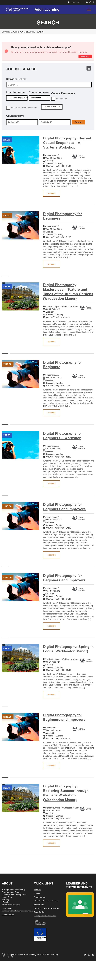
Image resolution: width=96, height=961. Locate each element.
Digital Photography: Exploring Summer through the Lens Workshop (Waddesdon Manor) (66, 792)
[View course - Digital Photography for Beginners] (20, 225)
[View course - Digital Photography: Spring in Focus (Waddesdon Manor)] (20, 658)
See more (52, 193)
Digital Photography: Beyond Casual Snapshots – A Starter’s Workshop (67, 142)
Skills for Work (39, 904)
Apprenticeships (40, 897)
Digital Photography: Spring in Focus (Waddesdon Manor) (68, 648)
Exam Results (39, 912)
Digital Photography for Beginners (62, 216)
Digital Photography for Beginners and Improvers (64, 506)
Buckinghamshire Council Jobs (45, 916)
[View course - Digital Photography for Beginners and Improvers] (20, 516)
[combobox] (17, 98)
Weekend (61, 98)
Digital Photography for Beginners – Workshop (62, 435)
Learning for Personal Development (46, 908)
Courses (37, 893)
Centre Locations (8, 914)
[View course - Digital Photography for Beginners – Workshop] (20, 445)
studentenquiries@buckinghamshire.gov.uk (17, 911)
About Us (37, 889)
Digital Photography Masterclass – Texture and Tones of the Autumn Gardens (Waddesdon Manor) (68, 291)
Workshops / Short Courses (23, 107)
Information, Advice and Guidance (46, 901)
